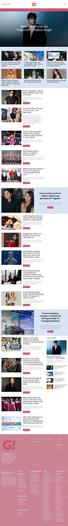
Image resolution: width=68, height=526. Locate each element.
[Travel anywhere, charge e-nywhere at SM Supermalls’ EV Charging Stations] (17, 322)
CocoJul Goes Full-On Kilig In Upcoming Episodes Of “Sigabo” (10, 64)
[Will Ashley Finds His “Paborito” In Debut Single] (57, 347)
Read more (26, 103)
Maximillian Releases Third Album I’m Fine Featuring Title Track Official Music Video (31, 254)
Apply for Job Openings (35, 438)
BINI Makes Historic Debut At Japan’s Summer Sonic (31, 153)
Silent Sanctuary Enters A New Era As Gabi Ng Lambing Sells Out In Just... (33, 172)
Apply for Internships (35, 441)
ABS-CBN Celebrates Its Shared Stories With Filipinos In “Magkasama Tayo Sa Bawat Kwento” (33, 420)
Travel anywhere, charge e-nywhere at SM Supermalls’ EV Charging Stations (50, 317)
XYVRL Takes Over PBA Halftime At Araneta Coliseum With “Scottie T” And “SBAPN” (32, 135)
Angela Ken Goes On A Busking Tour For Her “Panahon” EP (32, 236)
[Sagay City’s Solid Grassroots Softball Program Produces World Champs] (11, 344)
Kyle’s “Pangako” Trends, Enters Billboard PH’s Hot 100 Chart (33, 93)
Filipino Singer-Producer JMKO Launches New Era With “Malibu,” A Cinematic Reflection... (10, 82)
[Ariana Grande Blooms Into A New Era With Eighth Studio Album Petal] (11, 384)
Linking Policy (58, 448)
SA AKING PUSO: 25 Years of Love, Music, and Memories (33, 110)
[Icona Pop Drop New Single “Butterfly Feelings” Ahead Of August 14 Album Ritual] (11, 298)
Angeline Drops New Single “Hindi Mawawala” (56, 81)
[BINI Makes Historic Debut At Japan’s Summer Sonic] (11, 157)
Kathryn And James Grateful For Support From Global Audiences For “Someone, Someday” (33, 362)
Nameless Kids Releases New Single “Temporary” (32, 81)
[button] (65, 4)
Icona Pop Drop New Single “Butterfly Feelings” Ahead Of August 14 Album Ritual (33, 295)
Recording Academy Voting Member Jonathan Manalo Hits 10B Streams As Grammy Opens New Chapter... (33, 275)
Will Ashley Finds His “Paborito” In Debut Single (34, 28)
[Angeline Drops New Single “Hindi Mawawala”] (57, 74)
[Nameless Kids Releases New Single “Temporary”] (34, 74)
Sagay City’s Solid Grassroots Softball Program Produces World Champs (33, 341)
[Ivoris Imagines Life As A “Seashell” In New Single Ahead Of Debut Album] (11, 222)
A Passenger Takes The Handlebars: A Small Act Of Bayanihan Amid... (33, 64)
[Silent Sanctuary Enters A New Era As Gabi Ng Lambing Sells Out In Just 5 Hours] (11, 175)
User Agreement (59, 438)
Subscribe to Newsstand (48, 438)
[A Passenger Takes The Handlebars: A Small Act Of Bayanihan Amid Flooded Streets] (34, 56)
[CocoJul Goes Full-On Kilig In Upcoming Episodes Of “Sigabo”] (11, 56)
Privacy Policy (59, 441)
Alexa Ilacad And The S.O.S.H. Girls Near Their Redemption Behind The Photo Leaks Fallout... (33, 401)
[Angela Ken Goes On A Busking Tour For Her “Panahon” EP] (11, 240)
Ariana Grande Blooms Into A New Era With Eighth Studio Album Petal (32, 381)
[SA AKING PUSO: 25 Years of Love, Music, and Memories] (11, 115)
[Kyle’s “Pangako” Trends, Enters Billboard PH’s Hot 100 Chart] (11, 97)
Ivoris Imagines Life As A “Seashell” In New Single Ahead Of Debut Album (33, 218)
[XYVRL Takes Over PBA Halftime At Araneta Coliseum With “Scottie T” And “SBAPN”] (11, 138)
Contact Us (20, 438)
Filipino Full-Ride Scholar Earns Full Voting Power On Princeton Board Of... (56, 64)
